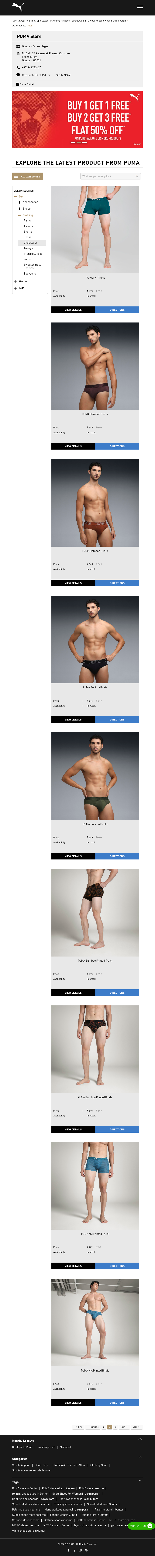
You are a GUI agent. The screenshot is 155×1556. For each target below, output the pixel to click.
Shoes (27, 208)
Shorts (28, 231)
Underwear (30, 242)
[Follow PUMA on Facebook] (68, 1550)
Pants (27, 220)
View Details (73, 309)
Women (23, 281)
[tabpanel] (77, 117)
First (80, 1427)
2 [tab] (77, 143)
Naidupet (65, 1447)
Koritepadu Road (22, 1447)
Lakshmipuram (46, 1447)
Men (21, 196)
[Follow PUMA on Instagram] (80, 1550)
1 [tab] (72, 143)
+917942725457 (31, 67)
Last (135, 1427)
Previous (94, 1427)
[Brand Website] (86, 1550)
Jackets (28, 226)
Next (123, 1427)
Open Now (63, 75)
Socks (27, 237)
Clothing (28, 215)
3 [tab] (83, 143)
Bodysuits (30, 273)
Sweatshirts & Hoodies (32, 266)
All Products (19, 25)
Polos (27, 259)
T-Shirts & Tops (33, 253)
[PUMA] (18, 8)
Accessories (30, 202)
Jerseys (28, 248)
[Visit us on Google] (74, 1550)
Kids (21, 288)
